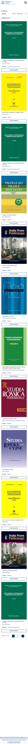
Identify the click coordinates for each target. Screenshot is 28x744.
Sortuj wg (14, 13)
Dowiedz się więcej (22, 740)
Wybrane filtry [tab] (5, 18)
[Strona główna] (8, 2)
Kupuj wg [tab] (4, 13)
